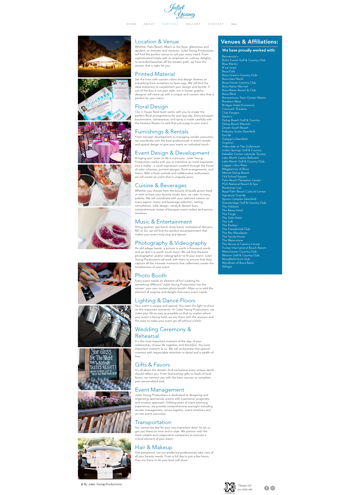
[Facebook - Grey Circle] (266, 488)
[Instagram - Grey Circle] (272, 488)
